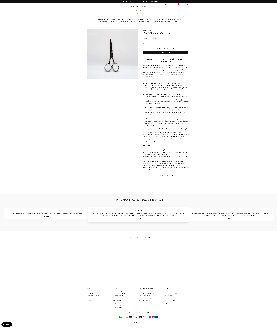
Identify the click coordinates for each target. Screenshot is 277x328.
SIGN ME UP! (138, 171)
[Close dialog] (148, 150)
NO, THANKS (138, 176)
